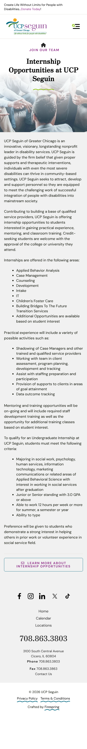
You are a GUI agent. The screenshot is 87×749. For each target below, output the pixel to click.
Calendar (43, 618)
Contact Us (43, 674)
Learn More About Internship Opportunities (43, 564)
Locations (43, 625)
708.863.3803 (43, 637)
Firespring (52, 707)
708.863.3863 (46, 669)
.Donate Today (30, 9)
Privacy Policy (27, 698)
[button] (76, 26)
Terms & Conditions (55, 698)
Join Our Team (44, 50)
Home (43, 611)
